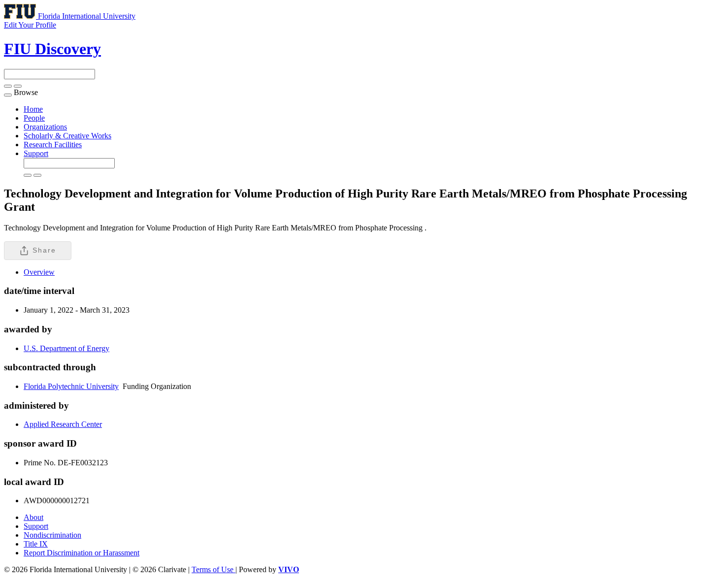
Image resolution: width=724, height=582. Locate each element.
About (33, 517)
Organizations (45, 127)
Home (33, 109)
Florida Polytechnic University (71, 386)
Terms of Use (213, 569)
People (34, 118)
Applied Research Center (63, 424)
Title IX (36, 544)
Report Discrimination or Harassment (81, 553)
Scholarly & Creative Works (67, 135)
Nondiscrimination (52, 535)
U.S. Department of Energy (66, 348)
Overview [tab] (39, 272)
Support (36, 153)
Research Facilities (53, 144)
